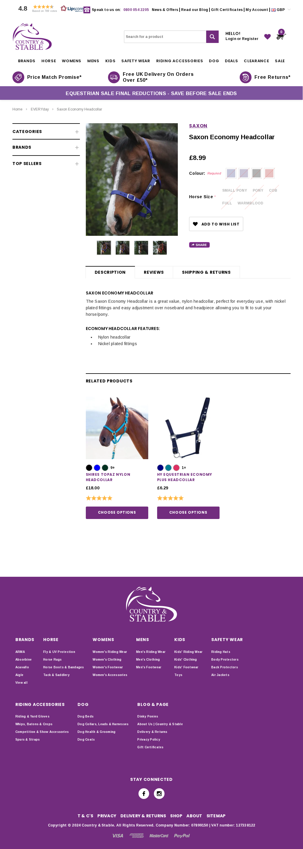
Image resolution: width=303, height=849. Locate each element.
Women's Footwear (108, 667)
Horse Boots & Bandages (63, 667)
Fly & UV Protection (59, 651)
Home (17, 109)
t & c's (86, 816)
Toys (178, 675)
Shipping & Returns (206, 272)
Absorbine (23, 659)
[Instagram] (159, 793)
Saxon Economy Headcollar (79, 109)
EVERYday (40, 109)
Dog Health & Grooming (96, 731)
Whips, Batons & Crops (33, 724)
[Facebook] (143, 793)
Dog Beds (86, 716)
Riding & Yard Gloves (32, 716)
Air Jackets (220, 675)
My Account (257, 10)
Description (110, 272)
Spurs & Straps (27, 739)
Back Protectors (224, 667)
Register (250, 39)
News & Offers (165, 10)
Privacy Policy (148, 739)
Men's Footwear (148, 667)
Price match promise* (54, 77)
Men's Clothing (148, 659)
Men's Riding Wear (150, 651)
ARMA (20, 651)
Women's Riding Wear (110, 651)
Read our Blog (194, 10)
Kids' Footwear (186, 667)
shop (176, 816)
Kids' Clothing (185, 659)
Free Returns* (272, 77)
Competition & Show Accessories (42, 731)
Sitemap (216, 816)
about (194, 816)
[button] (49, 10)
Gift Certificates (227, 10)
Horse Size (202, 196)
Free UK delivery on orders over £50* (158, 77)
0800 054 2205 (136, 10)
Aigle (19, 675)
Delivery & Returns (152, 731)
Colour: (205, 173)
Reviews (154, 272)
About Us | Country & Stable (160, 724)
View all (21, 682)
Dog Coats (86, 739)
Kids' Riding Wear (188, 651)
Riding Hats (220, 651)
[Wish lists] (267, 36)
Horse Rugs (52, 659)
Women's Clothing (107, 659)
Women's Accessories (110, 675)
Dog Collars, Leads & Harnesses (103, 724)
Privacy (106, 816)
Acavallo (22, 667)
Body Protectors (224, 659)
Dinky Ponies (147, 716)
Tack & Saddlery (56, 675)
